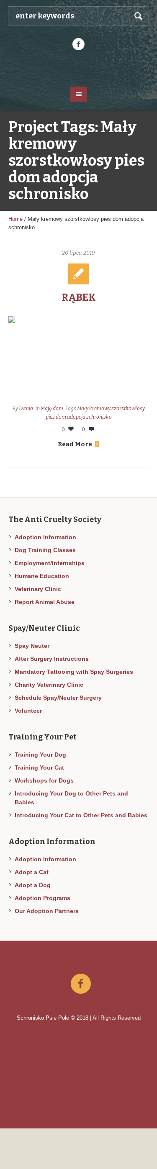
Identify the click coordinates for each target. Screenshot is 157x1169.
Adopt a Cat (32, 872)
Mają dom (52, 409)
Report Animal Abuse (45, 602)
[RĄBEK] (78, 358)
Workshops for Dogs (44, 780)
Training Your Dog (40, 754)
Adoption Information (45, 537)
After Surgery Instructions (52, 658)
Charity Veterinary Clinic (49, 684)
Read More (75, 444)
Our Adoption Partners (47, 911)
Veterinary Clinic (38, 589)
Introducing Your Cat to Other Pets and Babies (81, 815)
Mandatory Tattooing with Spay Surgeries (74, 671)
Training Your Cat (39, 767)
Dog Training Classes (45, 550)
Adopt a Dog (33, 885)
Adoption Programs (42, 898)
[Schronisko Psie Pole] (78, 68)
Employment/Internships (50, 563)
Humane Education (42, 576)
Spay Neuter (32, 645)
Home (15, 219)
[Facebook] (78, 44)
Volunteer (28, 710)
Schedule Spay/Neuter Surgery (58, 697)
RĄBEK (79, 297)
